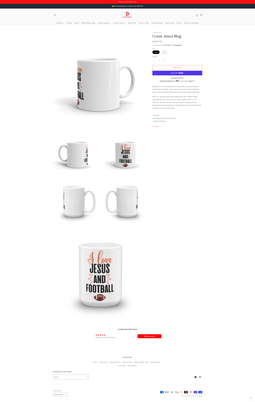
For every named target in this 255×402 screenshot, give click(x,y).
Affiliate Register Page (141, 362)
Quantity (154, 56)
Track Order (122, 366)
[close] (253, 6)
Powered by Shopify (197, 396)
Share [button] (156, 126)
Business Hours (127, 362)
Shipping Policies (115, 362)
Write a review (149, 336)
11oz (155, 52)
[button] (55, 15)
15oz (164, 52)
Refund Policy (132, 366)
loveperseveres (188, 396)
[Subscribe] (86, 377)
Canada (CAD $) (58, 394)
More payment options (177, 78)
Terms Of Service (155, 362)
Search (95, 362)
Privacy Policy (103, 362)
